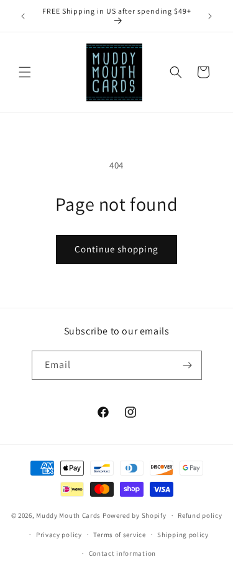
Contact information (122, 553)
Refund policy (200, 515)
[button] (25, 72)
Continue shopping (116, 249)
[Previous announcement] (23, 16)
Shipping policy (183, 534)
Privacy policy (59, 534)
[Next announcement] (210, 16)
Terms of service (119, 534)
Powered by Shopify (135, 515)
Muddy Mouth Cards (68, 515)
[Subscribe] (187, 365)
